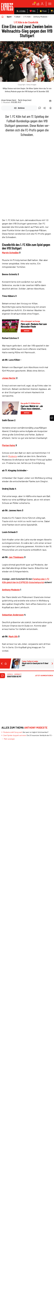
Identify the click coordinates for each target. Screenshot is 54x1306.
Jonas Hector (9, 378)
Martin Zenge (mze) (24, 100)
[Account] (42, 3)
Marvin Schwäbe (10, 252)
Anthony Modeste (40, 17)
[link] (7, 7)
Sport (9, 17)
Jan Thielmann (16, 557)
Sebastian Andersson (13, 614)
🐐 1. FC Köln (20, 11)
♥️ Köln (32, 11)
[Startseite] (2, 17)
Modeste (12, 456)
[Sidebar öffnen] (49, 4)
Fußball (17, 17)
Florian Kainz (8, 445)
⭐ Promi (43, 11)
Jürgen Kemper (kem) (8, 100)
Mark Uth (13, 636)
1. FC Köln (27, 17)
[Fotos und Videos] (37, 3)
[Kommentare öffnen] (52, 418)
